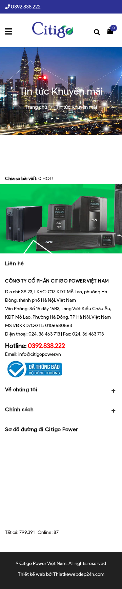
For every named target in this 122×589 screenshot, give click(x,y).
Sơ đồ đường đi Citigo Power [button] (41, 429)
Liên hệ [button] (14, 263)
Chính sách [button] (19, 409)
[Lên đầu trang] (108, 573)
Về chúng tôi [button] (21, 389)
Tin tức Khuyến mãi (76, 107)
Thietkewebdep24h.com (78, 574)
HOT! (47, 178)
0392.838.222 (26, 7)
